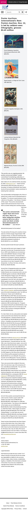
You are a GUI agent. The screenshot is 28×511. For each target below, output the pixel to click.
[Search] (19, 12)
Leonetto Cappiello (8, 290)
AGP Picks (3, 2)
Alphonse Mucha (16, 337)
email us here (4, 446)
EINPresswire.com (10, 183)
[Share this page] (26, 12)
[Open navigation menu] (2, 12)
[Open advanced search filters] (22, 12)
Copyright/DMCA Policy (7, 508)
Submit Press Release (8, 506)
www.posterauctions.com (9, 434)
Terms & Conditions (20, 506)
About (7, 503)
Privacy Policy (17, 508)
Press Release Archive (16, 503)
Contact (25, 508)
